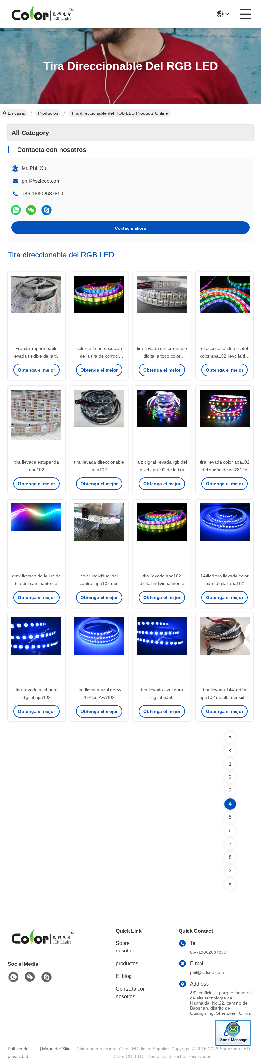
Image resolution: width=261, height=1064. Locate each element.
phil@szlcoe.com (41, 181)
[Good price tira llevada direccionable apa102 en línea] (99, 423)
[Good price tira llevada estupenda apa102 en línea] (36, 423)
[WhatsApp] (16, 210)
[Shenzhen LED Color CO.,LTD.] (43, 14)
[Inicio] (43, 945)
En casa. (16, 113)
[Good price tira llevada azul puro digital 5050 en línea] (162, 650)
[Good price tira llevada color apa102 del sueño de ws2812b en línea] (225, 423)
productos (127, 963)
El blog (124, 976)
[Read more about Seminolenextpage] (230, 737)
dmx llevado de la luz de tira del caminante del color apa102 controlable (36, 583)
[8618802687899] (13, 977)
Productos (48, 113)
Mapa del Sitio (56, 1048)
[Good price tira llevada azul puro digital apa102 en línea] (36, 650)
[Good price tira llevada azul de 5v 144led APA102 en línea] (99, 650)
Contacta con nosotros (131, 992)
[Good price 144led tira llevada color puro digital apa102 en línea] (225, 536)
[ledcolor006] (46, 210)
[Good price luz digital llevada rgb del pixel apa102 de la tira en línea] (162, 423)
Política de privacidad (18, 1052)
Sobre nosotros (125, 946)
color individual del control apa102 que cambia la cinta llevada (99, 583)
